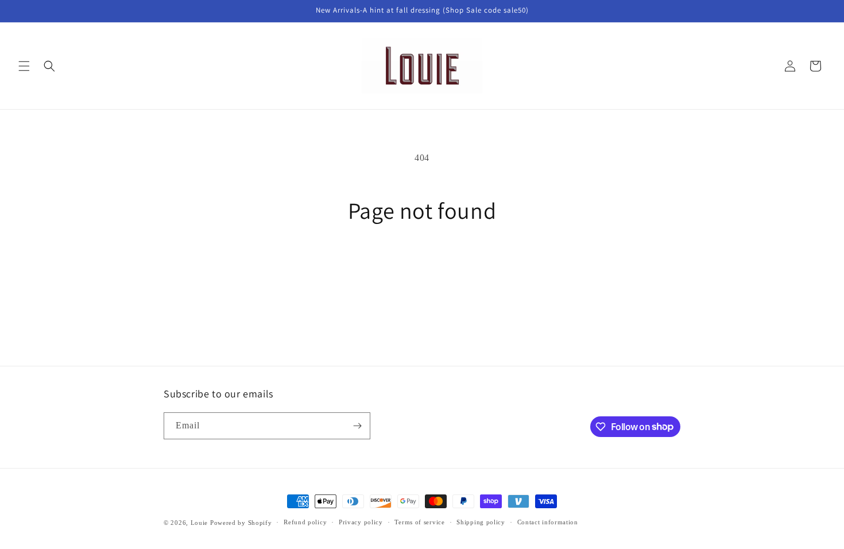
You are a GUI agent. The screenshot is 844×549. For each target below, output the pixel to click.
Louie (199, 522)
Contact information (547, 522)
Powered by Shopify (241, 522)
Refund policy (305, 522)
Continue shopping (422, 267)
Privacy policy (361, 522)
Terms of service (419, 522)
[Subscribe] (357, 425)
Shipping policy (480, 522)
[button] (24, 66)
